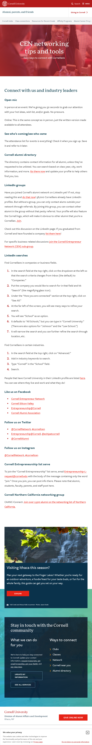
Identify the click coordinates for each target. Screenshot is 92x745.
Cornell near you (62, 665)
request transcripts (29, 660)
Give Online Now (73, 717)
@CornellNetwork (21, 429)
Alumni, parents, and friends (18, 12)
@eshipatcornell (51, 434)
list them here (53, 233)
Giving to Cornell (78, 12)
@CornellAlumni (20, 438)
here (82, 378)
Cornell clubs (7, 21)
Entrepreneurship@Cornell (26, 408)
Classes (57, 654)
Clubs (56, 649)
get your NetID (31, 663)
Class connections (22, 21)
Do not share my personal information (75, 742)
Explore (18, 593)
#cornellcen (38, 429)
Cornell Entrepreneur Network (28, 399)
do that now (28, 197)
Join (19, 221)
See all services (23, 684)
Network (57, 660)
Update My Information (21, 676)
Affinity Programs (64, 21)
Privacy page (38, 742)
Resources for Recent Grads (43, 21)
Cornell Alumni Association (25, 413)
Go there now (37, 171)
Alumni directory (62, 670)
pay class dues (16, 666)
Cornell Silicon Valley (22, 403)
